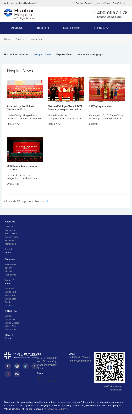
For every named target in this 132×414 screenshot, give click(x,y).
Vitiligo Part (10, 292)
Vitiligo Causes (12, 323)
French (88, 3)
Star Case (9, 288)
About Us (17, 27)
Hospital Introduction (16, 54)
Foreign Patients (9, 304)
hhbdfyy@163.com (79, 357)
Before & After (71, 27)
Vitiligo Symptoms (10, 318)
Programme (10, 275)
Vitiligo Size (10, 299)
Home (7, 39)
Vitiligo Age (10, 295)
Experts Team (64, 54)
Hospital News (36, 39)
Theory (8, 268)
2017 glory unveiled (100, 106)
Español (117, 3)
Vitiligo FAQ (101, 27)
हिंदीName (106, 3)
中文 (125, 3)
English (79, 3)
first (37, 201)
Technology (10, 264)
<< (42, 201)
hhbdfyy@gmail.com (109, 17)
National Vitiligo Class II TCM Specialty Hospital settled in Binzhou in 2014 (65, 109)
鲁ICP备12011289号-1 (57, 408)
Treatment (43, 27)
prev (30, 201)
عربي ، (97, 3)
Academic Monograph (90, 54)
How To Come (9, 337)
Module (8, 271)
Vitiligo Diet (10, 326)
